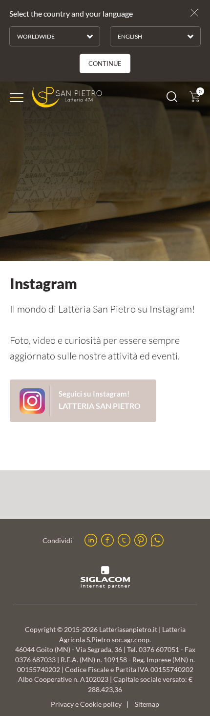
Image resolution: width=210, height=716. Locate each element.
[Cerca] (172, 99)
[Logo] (67, 97)
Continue (105, 63)
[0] (194, 99)
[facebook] (107, 540)
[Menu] (16, 97)
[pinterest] (140, 540)
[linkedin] (90, 540)
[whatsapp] (157, 540)
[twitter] (124, 540)
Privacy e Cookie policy (86, 704)
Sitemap (147, 704)
